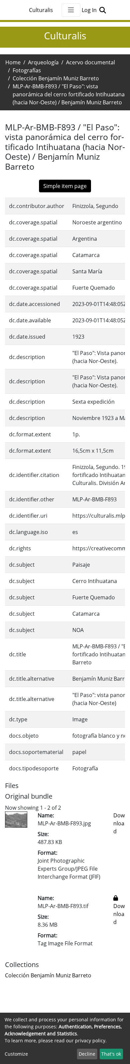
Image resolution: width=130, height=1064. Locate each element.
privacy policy (90, 1040)
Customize (16, 1054)
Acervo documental (90, 62)
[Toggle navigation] (71, 10)
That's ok (111, 1054)
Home (13, 62)
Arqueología (43, 62)
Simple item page (65, 186)
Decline (87, 1054)
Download (119, 823)
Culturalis (41, 10)
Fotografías (27, 70)
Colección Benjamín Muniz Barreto (56, 78)
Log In (90, 10)
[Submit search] (102, 10)
